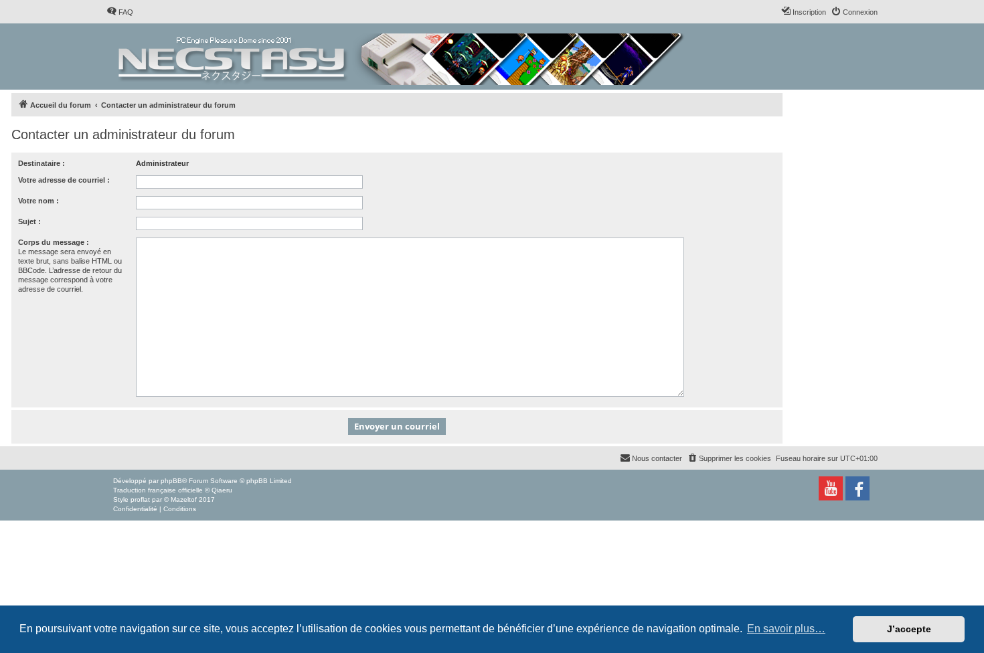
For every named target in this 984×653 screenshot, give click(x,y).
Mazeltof (184, 499)
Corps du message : (53, 242)
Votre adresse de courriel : (64, 180)
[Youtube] (831, 488)
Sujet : (29, 221)
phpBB (171, 480)
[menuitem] (119, 12)
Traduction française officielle (158, 490)
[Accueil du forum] (402, 56)
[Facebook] (857, 488)
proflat (140, 499)
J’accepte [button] (909, 629)
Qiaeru (222, 490)
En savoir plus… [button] (786, 628)
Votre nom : (38, 201)
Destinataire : (41, 163)
